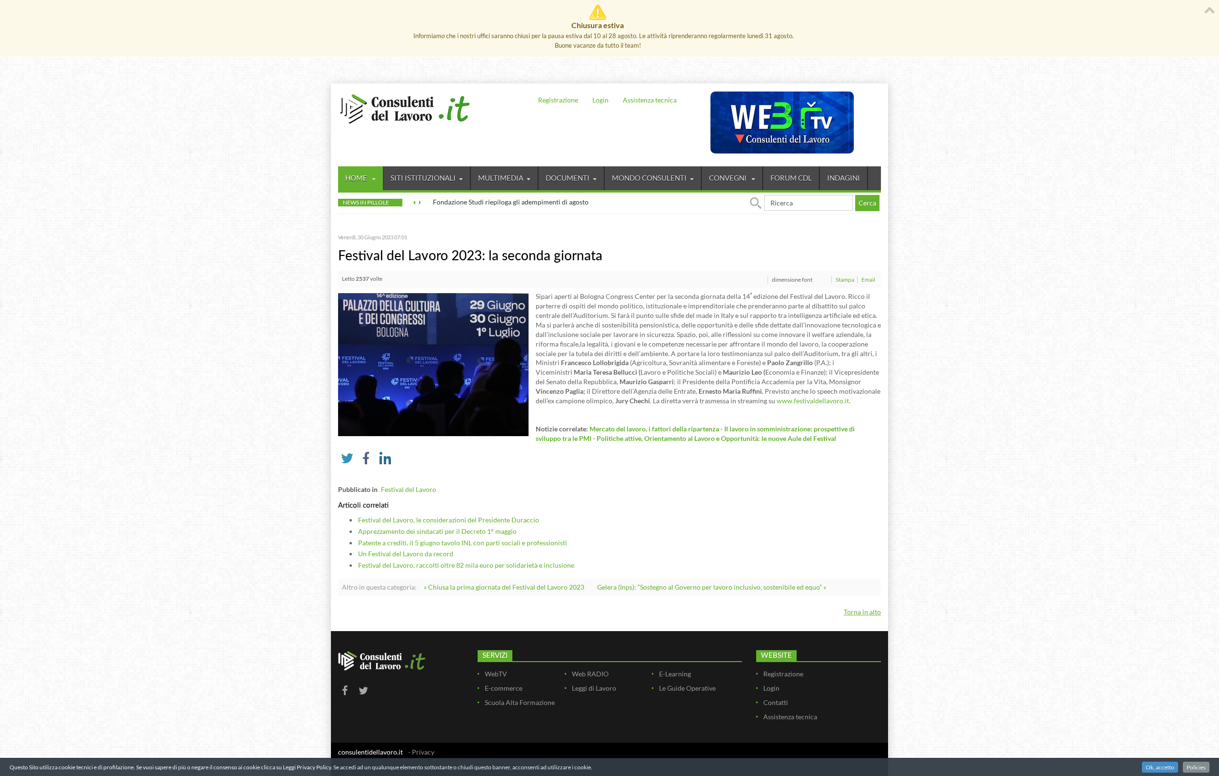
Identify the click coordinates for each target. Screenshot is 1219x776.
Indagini (843, 178)
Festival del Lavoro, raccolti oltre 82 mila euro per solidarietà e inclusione (466, 565)
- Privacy (421, 752)
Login (600, 100)
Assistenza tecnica (650, 100)
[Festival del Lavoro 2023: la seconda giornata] (433, 364)
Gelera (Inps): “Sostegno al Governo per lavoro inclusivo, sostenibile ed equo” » (711, 587)
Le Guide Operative (687, 688)
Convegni (728, 178)
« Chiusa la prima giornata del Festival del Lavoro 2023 (504, 587)
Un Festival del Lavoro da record (405, 554)
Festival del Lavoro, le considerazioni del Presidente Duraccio (448, 520)
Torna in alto (862, 612)
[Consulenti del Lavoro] (404, 108)
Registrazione (558, 100)
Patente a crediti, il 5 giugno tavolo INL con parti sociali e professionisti (462, 543)
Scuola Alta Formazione (520, 702)
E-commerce (503, 688)
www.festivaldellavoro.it (813, 401)
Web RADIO (590, 674)
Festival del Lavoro (408, 489)
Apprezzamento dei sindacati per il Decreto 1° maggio (437, 531)
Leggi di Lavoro (594, 688)
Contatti (775, 702)
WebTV (496, 674)
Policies (1196, 767)
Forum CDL (791, 178)
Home (357, 178)
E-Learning (675, 674)
